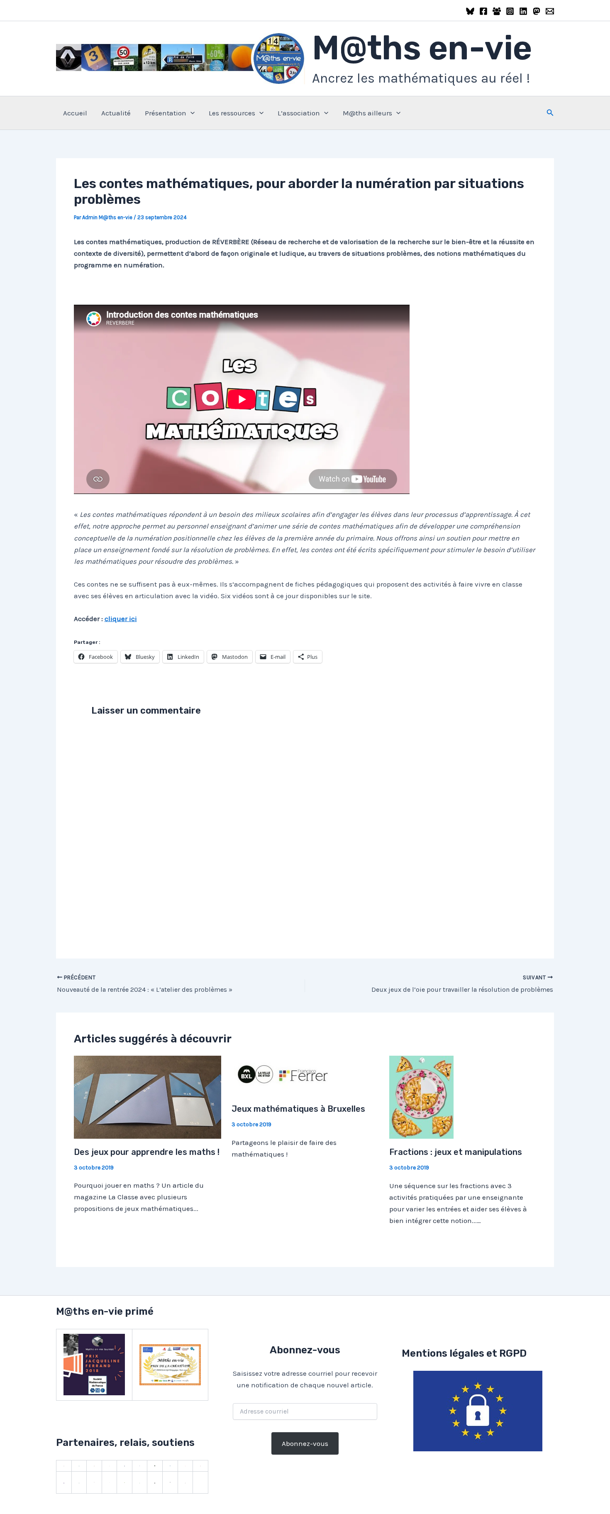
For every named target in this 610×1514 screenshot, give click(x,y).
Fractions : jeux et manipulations (455, 1152)
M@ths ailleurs (367, 113)
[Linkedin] (523, 11)
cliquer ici (121, 618)
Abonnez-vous (305, 1443)
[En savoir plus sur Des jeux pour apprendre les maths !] (147, 1096)
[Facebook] (483, 11)
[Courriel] (550, 11)
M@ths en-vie (422, 48)
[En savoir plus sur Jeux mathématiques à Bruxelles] (283, 1075)
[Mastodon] (536, 11)
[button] (190, 113)
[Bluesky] (470, 11)
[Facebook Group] (497, 11)
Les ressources (232, 113)
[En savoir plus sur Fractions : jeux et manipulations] (421, 1096)
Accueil (75, 113)
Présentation (165, 113)
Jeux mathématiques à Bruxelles (298, 1109)
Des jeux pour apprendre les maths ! (147, 1152)
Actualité (116, 113)
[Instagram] (510, 11)
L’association (299, 113)
